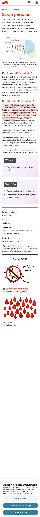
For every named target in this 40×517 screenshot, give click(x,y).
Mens (9, 322)
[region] (20, 498)
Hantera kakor (20, 498)
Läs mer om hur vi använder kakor (22, 493)
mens (35, 87)
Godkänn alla (20, 513)
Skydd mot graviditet (12, 9)
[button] (32, 2)
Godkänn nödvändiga (20, 505)
